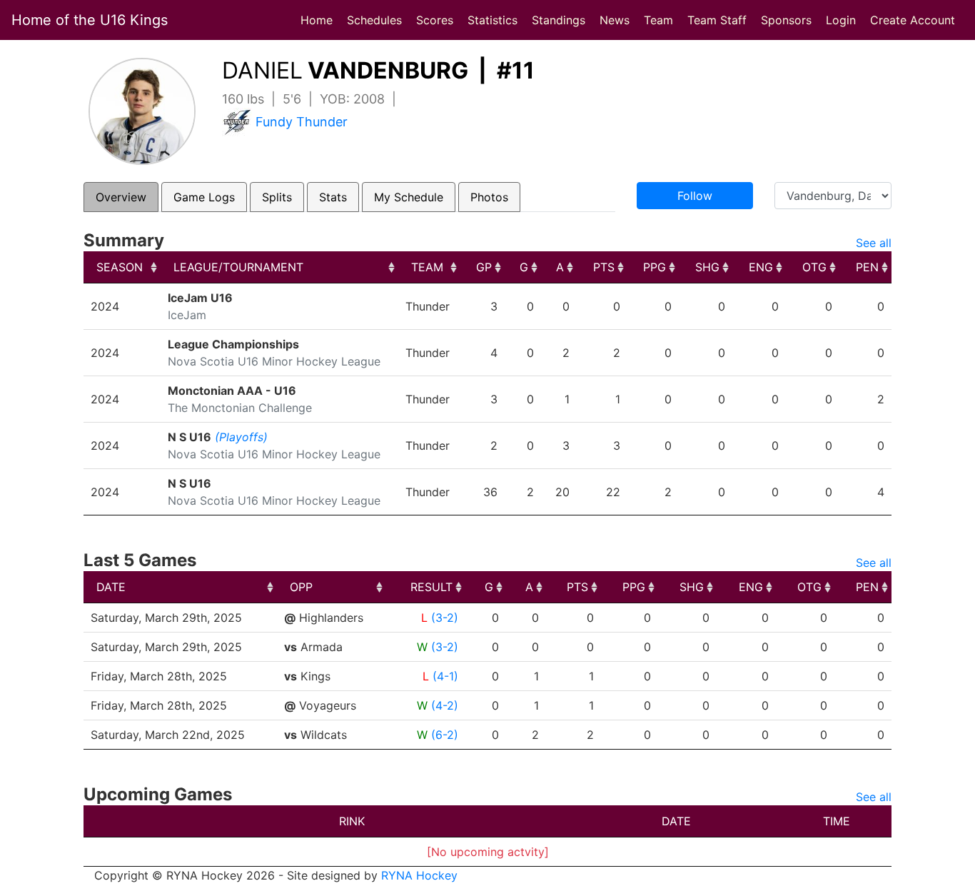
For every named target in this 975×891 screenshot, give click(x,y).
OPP (301, 587)
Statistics (495, 19)
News (615, 20)
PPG (654, 267)
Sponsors (786, 20)
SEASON (119, 267)
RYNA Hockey (419, 875)
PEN (867, 267)
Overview (121, 197)
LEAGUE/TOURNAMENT (238, 267)
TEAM (427, 267)
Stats (333, 197)
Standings (558, 20)
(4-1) (445, 676)
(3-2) (444, 617)
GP (484, 267)
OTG (814, 267)
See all (873, 243)
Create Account (912, 20)
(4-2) (444, 705)
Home (316, 20)
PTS (604, 267)
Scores (437, 19)
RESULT (431, 587)
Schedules (374, 20)
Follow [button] (694, 195)
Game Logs (204, 197)
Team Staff (717, 20)
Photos (489, 197)
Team (658, 20)
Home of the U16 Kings (89, 20)
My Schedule (408, 197)
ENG (761, 267)
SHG (707, 267)
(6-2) (444, 735)
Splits (277, 197)
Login (841, 20)
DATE (111, 587)
